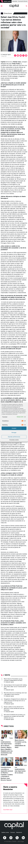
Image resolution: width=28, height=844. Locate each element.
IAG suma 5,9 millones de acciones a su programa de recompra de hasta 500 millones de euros (14, 716)
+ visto (6, 675)
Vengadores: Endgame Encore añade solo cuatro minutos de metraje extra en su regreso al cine (15, 701)
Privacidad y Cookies (14, 439)
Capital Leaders (7, 1)
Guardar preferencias (14, 436)
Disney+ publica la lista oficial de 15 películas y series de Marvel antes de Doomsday (14, 708)
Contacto (12, 832)
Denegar (14, 432)
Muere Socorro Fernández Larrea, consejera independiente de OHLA (20, 744)
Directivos (9, 726)
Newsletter (14, 1)
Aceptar (14, 428)
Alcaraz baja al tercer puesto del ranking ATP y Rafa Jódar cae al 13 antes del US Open (15, 686)
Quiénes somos (5, 832)
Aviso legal (21, 841)
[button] (1, 6)
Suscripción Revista (22, 1)
